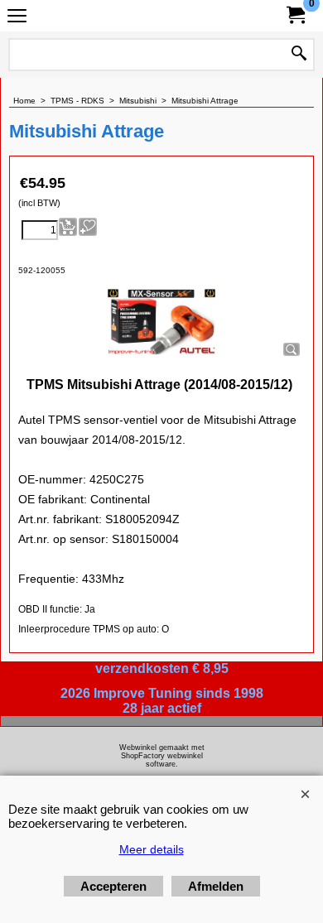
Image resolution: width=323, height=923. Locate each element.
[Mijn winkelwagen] (294, 15)
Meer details (151, 849)
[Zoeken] (299, 55)
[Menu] (17, 18)
